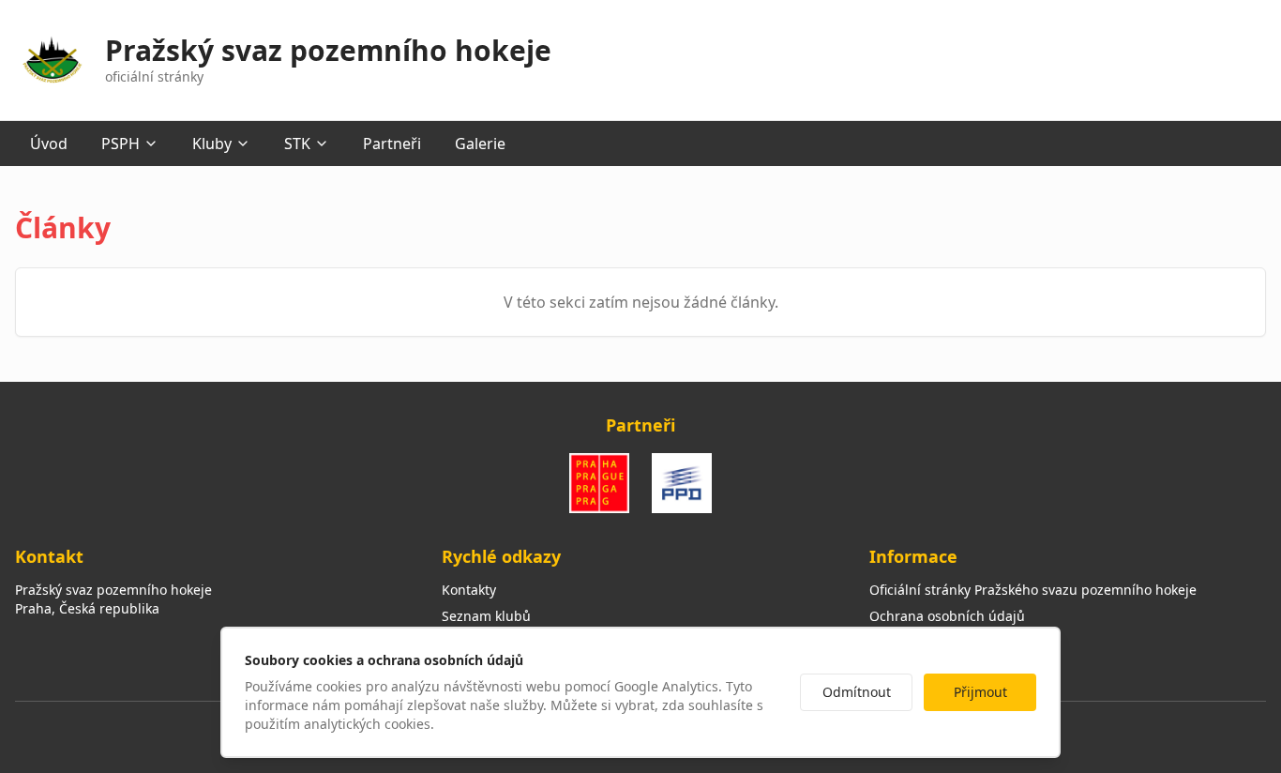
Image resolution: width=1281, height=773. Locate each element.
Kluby (212, 143)
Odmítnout (856, 692)
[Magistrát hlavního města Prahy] (599, 483)
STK (297, 143)
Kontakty (469, 590)
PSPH (120, 143)
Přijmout (980, 692)
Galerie (480, 143)
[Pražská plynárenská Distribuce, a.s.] (682, 483)
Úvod (49, 143)
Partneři (392, 143)
